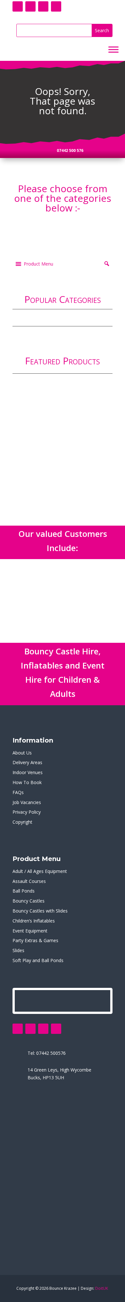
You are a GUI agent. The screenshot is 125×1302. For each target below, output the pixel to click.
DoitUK (101, 1288)
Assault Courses (29, 881)
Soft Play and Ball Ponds (38, 960)
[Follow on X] (30, 6)
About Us (22, 753)
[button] (38, 264)
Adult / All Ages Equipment (40, 871)
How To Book (27, 782)
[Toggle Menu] (113, 49)
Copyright (22, 822)
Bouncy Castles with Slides (40, 911)
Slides (18, 950)
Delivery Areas (27, 762)
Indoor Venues (28, 772)
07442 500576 (51, 1053)
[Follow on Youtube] (43, 6)
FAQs (18, 792)
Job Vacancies (27, 802)
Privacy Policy (27, 812)
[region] (63, 440)
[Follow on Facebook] (18, 6)
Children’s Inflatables (34, 921)
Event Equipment (30, 931)
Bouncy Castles (29, 901)
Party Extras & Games (35, 940)
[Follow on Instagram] (56, 6)
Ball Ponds (24, 891)
